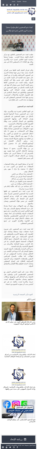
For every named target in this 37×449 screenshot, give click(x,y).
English (19, 1)
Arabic (13, 1)
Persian (25, 1)
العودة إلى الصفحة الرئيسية (23, 294)
